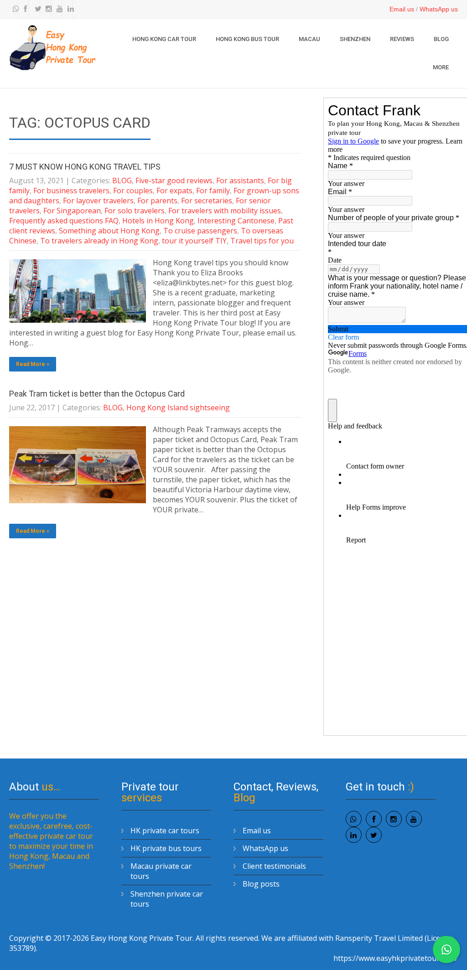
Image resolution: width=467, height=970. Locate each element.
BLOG (441, 39)
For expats (174, 191)
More (441, 67)
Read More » (32, 364)
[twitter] (35, 9)
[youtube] (57, 9)
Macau (309, 39)
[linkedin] (68, 9)
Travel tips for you (262, 241)
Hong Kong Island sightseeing (178, 407)
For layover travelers (98, 201)
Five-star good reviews (174, 180)
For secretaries (206, 201)
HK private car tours (164, 831)
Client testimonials (274, 866)
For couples (133, 191)
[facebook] (24, 9)
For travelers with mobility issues (224, 211)
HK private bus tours (166, 848)
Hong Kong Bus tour (247, 39)
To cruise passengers (200, 231)
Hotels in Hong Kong (158, 221)
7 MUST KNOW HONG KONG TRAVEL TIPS (85, 166)
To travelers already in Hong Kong (99, 241)
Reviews (402, 39)
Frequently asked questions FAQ (64, 221)
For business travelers (71, 191)
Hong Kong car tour (164, 39)
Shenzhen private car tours (166, 899)
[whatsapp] (13, 9)
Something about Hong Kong (109, 231)
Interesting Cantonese (236, 221)
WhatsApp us (439, 9)
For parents (157, 201)
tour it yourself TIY (194, 241)
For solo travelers (134, 211)
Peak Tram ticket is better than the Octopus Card (97, 393)
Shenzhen (355, 39)
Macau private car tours (161, 871)
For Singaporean (72, 211)
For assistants (240, 180)
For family (213, 191)
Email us (401, 9)
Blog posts (261, 884)
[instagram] (46, 9)
